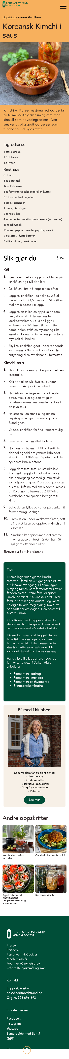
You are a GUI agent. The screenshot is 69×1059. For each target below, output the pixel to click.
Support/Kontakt (18, 988)
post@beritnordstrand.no (24, 993)
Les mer (34, 799)
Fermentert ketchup (27, 673)
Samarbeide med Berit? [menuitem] (23, 1033)
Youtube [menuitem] (12, 1028)
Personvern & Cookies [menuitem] (22, 954)
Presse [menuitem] (11, 945)
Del (62, 258)
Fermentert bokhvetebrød (32, 681)
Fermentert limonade (28, 677)
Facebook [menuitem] (14, 1018)
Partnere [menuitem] (13, 949)
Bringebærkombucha (28, 685)
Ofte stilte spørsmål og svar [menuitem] (26, 968)
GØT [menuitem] (10, 1038)
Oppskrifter (9, 17)
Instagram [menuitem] (14, 1023)
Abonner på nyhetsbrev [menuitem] (23, 963)
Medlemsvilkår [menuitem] (17, 959)
